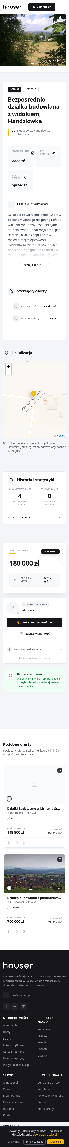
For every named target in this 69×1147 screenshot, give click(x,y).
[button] (34, 396)
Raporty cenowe (13, 1102)
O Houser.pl (10, 1082)
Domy (6, 1032)
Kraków (42, 1036)
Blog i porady (11, 1095)
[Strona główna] (12, 7)
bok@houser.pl (21, 995)
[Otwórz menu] (62, 7)
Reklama (8, 1109)
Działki (7, 1038)
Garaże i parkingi (14, 1051)
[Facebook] (6, 1006)
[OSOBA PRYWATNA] (9, 799)
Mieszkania (10, 1025)
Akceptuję (55, 1141)
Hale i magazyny (13, 1058)
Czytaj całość (32, 265)
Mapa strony (46, 1109)
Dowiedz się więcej (45, 1134)
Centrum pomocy (49, 1082)
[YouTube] (23, 1006)
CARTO (61, 436)
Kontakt (8, 1115)
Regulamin (45, 1089)
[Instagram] (15, 1006)
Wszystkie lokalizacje (16, 1065)
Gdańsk (42, 1055)
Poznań (42, 1049)
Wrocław (43, 1042)
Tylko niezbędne (34, 1141)
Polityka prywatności (51, 1095)
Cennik (7, 1089)
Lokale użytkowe (13, 1045)
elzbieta (28, 610)
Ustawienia (14, 1141)
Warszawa (44, 1029)
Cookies (42, 1102)
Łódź (41, 1062)
